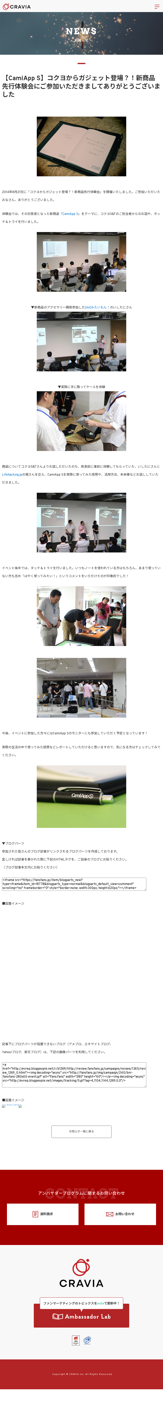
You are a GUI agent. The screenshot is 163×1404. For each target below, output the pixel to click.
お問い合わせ (124, 1214)
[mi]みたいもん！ (97, 308)
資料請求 (46, 1214)
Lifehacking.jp (12, 475)
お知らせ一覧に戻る (81, 1131)
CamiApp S (70, 214)
